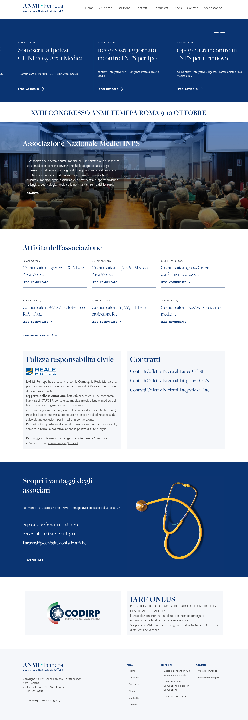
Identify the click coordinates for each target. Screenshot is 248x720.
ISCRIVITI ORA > (35, 560)
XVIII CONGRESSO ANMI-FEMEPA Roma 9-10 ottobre (118, 113)
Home (89, 7)
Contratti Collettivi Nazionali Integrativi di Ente (169, 390)
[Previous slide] (216, 32)
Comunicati (161, 7)
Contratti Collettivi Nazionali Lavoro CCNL (167, 371)
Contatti (192, 7)
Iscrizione (124, 7)
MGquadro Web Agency (46, 700)
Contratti (142, 7)
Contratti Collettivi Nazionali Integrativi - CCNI (170, 380)
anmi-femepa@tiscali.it (63, 443)
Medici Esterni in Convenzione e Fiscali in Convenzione (176, 685)
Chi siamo (105, 7)
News (178, 7)
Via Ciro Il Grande (207, 670)
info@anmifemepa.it (209, 677)
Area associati (213, 7)
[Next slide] (222, 32)
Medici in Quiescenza (174, 696)
